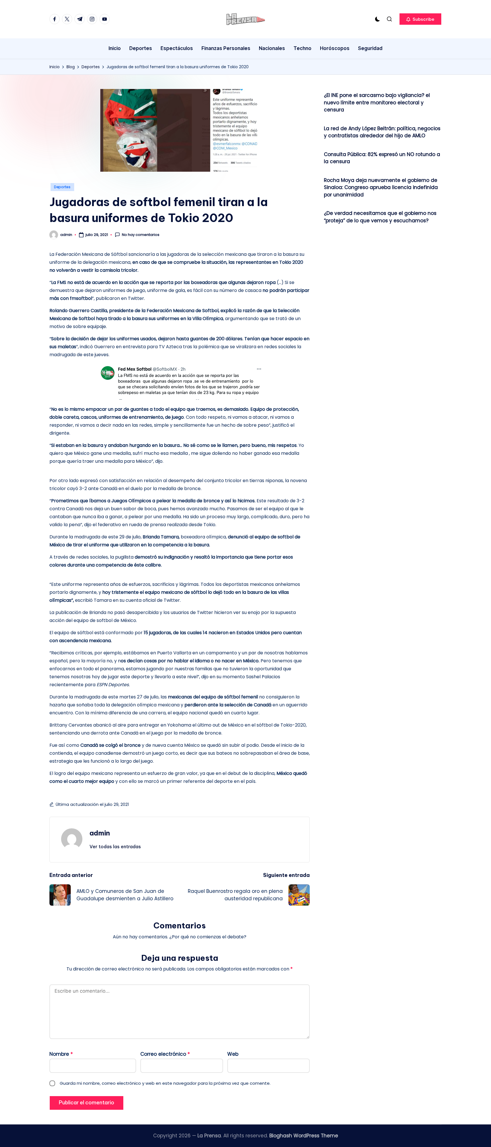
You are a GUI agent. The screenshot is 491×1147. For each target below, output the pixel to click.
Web (232, 1054)
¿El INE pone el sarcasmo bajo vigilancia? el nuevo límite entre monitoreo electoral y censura (377, 102)
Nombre (61, 1054)
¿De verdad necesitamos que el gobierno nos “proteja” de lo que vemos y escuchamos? (380, 217)
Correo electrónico (165, 1054)
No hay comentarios (140, 234)
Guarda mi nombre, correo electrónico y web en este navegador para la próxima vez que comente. (165, 1083)
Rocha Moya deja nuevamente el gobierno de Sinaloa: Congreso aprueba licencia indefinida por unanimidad (381, 187)
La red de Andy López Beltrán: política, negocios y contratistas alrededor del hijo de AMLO (382, 132)
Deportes (62, 186)
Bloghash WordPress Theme (303, 1135)
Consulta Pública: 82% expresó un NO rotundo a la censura (382, 158)
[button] (420, 19)
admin (100, 833)
